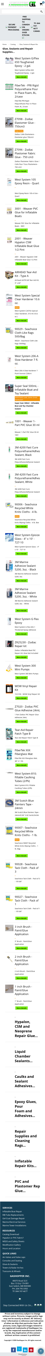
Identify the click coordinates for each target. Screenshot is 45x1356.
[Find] (41, 11)
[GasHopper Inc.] (22, 4)
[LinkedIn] (25, 1350)
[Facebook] (13, 1350)
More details (21, 77)
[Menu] (2, 4)
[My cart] (41, 4)
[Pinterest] (31, 1350)
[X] (19, 1349)
